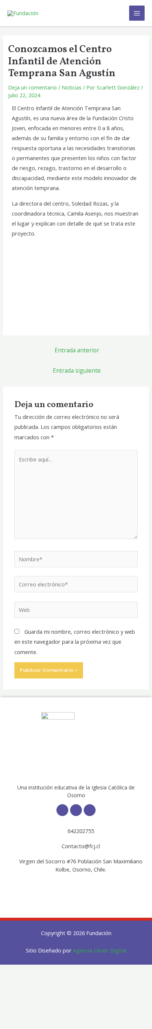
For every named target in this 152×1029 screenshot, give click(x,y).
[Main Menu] (137, 13)
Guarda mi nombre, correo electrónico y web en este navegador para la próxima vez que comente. (74, 641)
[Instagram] (76, 810)
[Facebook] (62, 810)
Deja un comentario (32, 87)
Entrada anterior (77, 350)
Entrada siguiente (77, 370)
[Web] (76, 611)
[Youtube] (90, 810)
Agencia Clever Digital (99, 950)
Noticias (72, 87)
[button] (76, 888)
